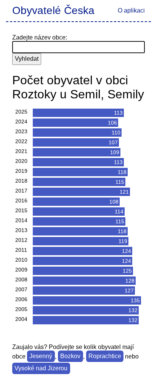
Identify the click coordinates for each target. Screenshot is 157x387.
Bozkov (70, 356)
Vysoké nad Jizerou (40, 368)
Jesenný (40, 356)
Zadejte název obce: (39, 37)
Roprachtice (104, 356)
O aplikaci (131, 10)
